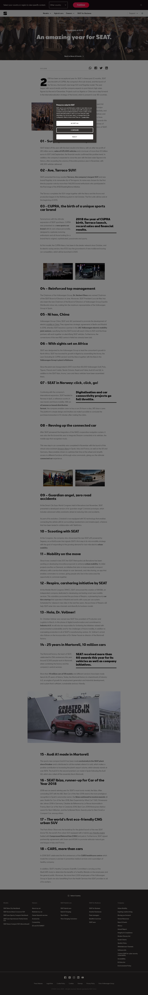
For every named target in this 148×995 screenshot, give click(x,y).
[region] (74, 121)
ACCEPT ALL (75, 123)
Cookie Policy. (85, 117)
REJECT (74, 137)
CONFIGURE (75, 130)
